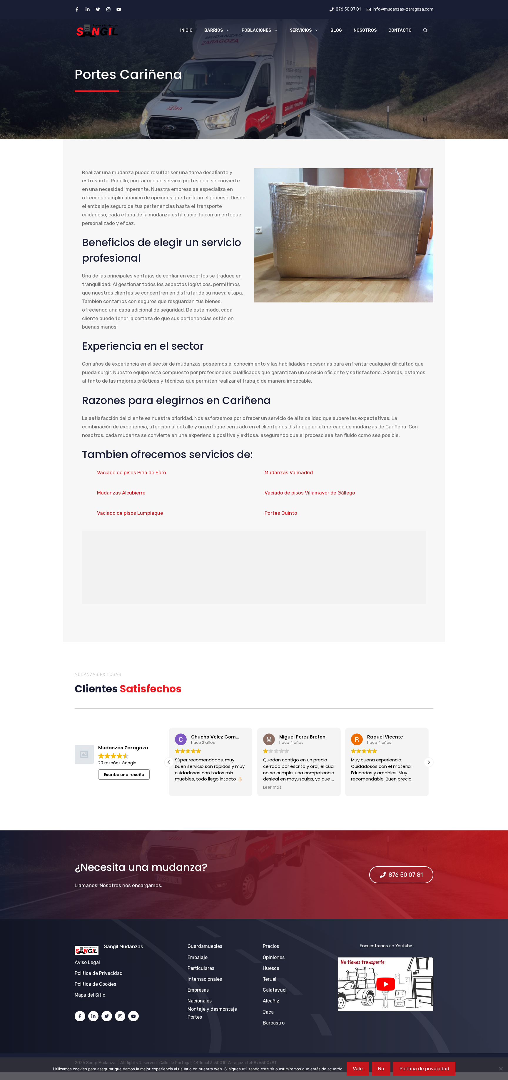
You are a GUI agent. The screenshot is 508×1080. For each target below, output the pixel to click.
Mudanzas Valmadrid (289, 472)
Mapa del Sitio (90, 995)
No (381, 1068)
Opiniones (274, 957)
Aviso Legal (87, 962)
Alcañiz (271, 1001)
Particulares (201, 968)
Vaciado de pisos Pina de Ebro (131, 472)
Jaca (268, 1012)
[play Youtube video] (385, 984)
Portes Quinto (281, 513)
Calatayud (274, 990)
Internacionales (205, 979)
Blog (336, 30)
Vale (358, 1068)
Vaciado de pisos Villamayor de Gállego (310, 493)
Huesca (271, 968)
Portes (195, 1017)
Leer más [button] (271, 787)
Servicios (301, 30)
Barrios (213, 30)
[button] (425, 30)
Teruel (269, 979)
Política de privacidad (424, 1068)
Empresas (198, 990)
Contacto (400, 30)
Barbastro (274, 1023)
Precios (271, 946)
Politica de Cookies (95, 984)
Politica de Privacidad (99, 973)
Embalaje (198, 957)
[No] (501, 1068)
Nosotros (365, 30)
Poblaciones (256, 30)
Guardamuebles (205, 946)
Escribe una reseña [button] (124, 775)
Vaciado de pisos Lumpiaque (130, 513)
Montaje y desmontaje (212, 1009)
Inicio (186, 30)
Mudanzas (131, 946)
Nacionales (200, 1001)
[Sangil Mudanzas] (97, 30)
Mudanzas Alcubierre (121, 493)
